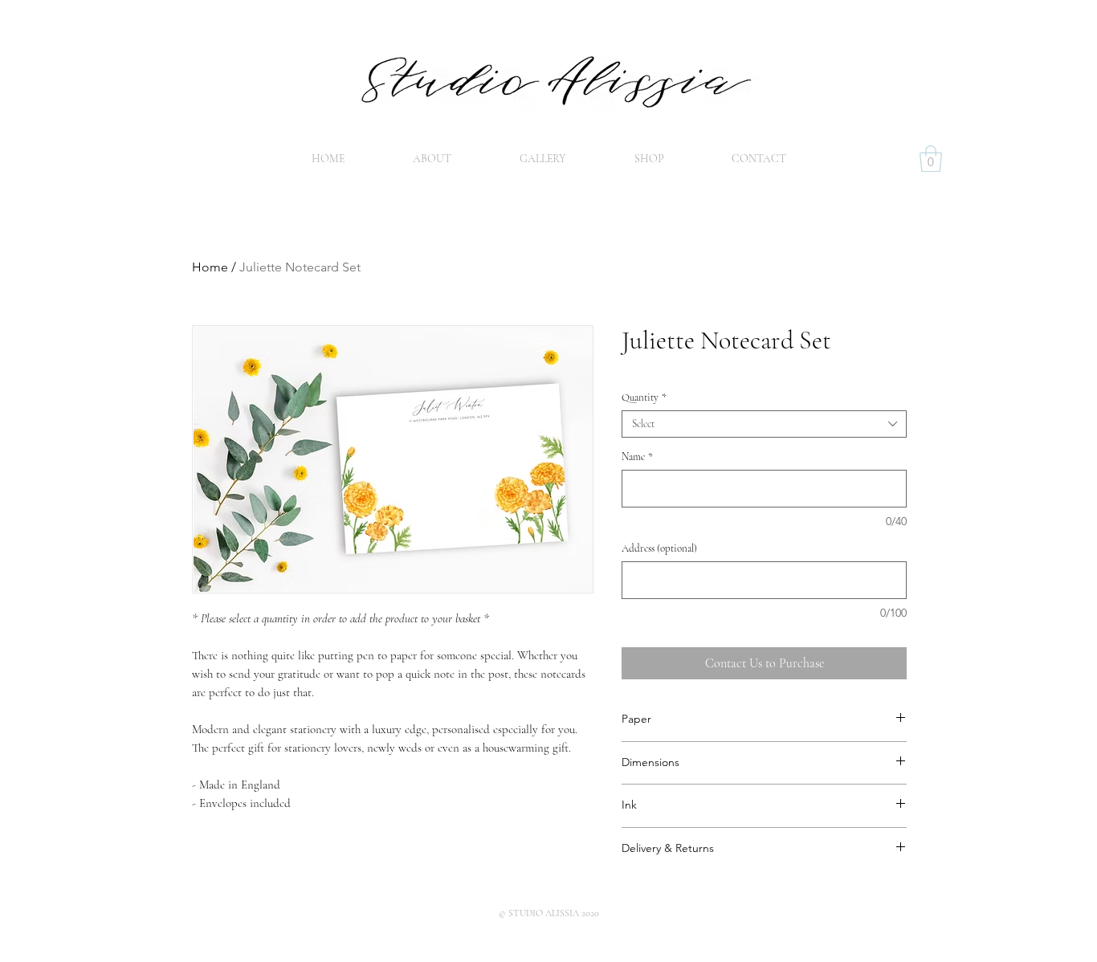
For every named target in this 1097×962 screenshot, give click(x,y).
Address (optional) (659, 548)
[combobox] (764, 424)
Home (210, 267)
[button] (931, 158)
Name (637, 456)
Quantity (644, 397)
